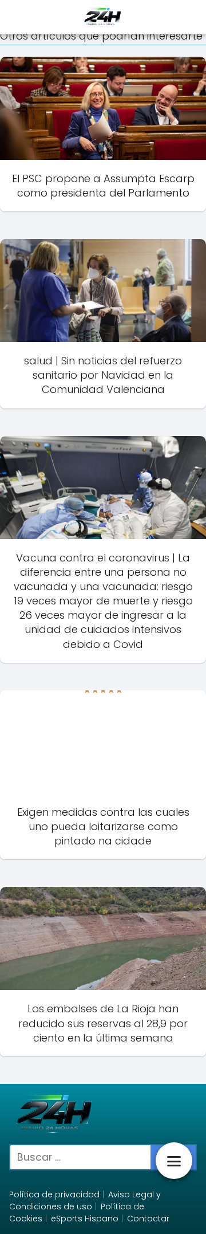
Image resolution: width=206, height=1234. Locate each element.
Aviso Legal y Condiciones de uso (85, 1200)
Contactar (148, 1218)
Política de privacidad (54, 1194)
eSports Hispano (84, 1218)
